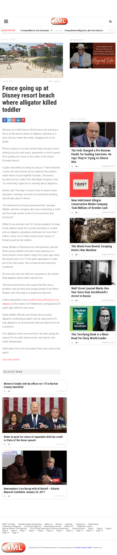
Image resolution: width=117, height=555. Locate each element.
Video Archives (78, 528)
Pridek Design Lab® (83, 548)
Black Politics (59, 496)
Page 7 (23, 531)
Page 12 (69, 531)
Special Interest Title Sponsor (14, 528)
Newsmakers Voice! (52, 526)
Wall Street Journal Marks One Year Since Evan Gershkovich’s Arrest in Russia (90, 292)
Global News (93, 524)
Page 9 (40, 531)
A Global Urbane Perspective (30, 524)
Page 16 (5, 533)
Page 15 (99, 531)
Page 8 (32, 531)
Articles (58, 524)
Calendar (69, 524)
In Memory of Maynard (11, 526)
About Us (48, 524)
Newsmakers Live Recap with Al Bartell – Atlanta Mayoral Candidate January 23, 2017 (31, 490)
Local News (9, 39)
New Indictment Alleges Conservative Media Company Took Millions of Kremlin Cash (89, 204)
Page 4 (109, 528)
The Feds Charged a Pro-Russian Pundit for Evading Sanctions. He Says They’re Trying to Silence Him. (91, 156)
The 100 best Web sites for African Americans (49, 528)
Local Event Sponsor (32, 526)
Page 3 (100, 528)
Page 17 (15, 533)
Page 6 (14, 531)
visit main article (10, 359)
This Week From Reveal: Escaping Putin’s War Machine (91, 248)
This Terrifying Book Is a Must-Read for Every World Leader (90, 336)
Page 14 (89, 531)
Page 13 (79, 531)
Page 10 (49, 531)
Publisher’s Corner (84, 526)
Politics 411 (69, 526)
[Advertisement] (92, 92)
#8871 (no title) (8, 524)
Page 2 (91, 528)
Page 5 (5, 531)
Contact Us (80, 524)
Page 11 (59, 531)
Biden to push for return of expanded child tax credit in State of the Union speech (33, 438)
